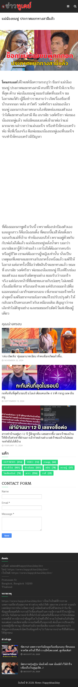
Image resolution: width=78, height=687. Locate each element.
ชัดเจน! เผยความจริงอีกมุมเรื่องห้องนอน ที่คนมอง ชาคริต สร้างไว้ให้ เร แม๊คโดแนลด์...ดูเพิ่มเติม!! (48, 649)
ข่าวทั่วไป (8, 467)
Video (30, 462)
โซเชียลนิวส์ (9, 473)
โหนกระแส (9, 82)
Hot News (9, 462)
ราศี (44, 473)
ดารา (28, 473)
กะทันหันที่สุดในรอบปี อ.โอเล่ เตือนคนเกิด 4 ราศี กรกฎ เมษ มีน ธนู (38, 395)
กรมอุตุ (47, 462)
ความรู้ (63, 467)
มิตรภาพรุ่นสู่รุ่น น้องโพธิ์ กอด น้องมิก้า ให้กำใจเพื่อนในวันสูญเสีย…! (46, 666)
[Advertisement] (39, 180)
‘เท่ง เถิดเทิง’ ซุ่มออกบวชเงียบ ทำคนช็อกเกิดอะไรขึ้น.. (32, 356)
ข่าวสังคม (29, 467)
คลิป (48, 467)
